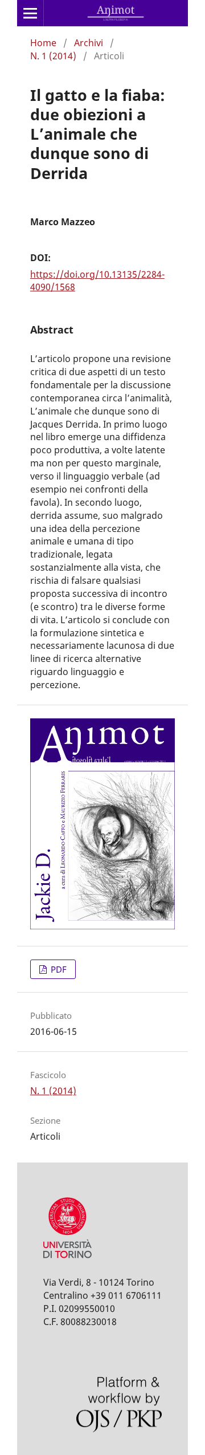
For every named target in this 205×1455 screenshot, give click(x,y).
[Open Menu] (30, 13)
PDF (57, 969)
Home (43, 42)
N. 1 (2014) (53, 56)
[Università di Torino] (67, 1260)
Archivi (88, 42)
